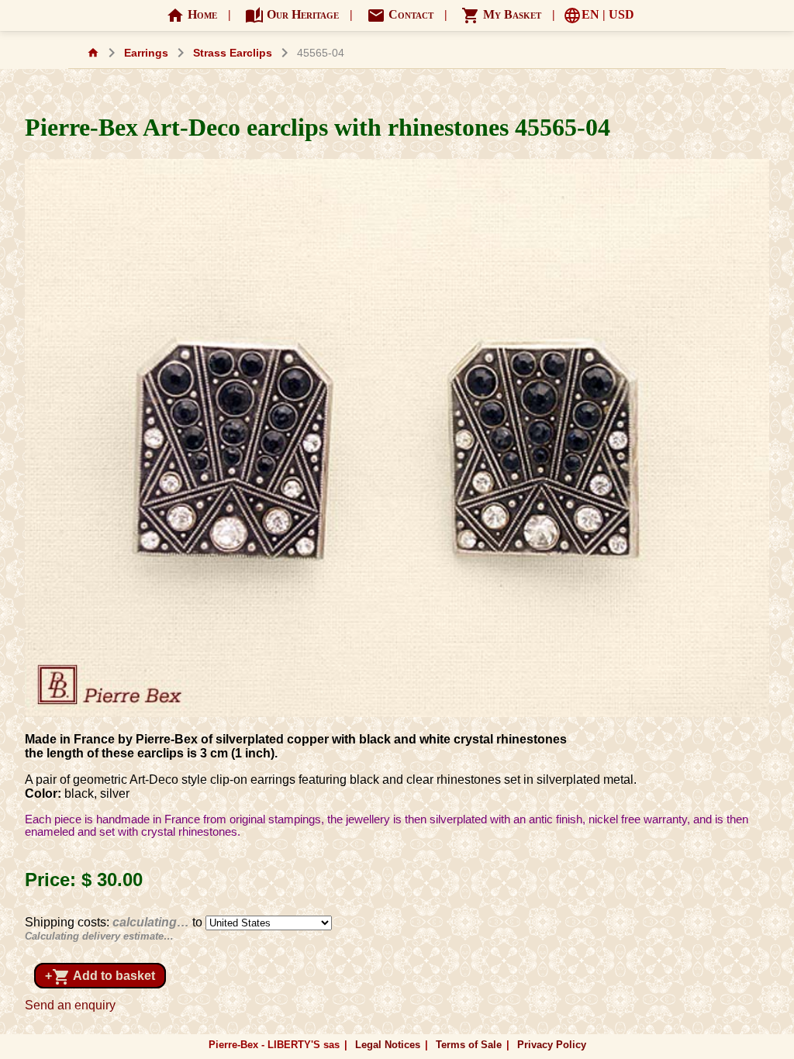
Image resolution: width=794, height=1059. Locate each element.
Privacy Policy (551, 1044)
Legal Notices (387, 1044)
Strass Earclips (232, 53)
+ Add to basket (100, 977)
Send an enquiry (70, 1005)
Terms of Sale (469, 1044)
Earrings (146, 53)
